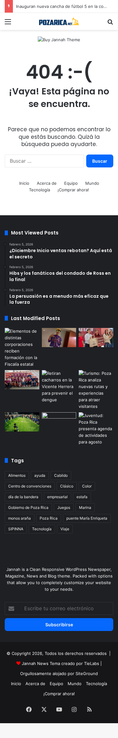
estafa (81, 496)
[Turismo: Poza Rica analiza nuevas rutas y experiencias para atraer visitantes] (96, 390)
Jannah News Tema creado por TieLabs (60, 663)
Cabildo (61, 475)
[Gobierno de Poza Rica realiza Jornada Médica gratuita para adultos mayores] (59, 422)
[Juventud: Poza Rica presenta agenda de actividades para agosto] (96, 428)
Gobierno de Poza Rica (28, 507)
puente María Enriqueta (86, 518)
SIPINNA (15, 529)
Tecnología (39, 189)
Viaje (64, 529)
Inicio (24, 183)
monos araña (19, 518)
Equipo (71, 183)
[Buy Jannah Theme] (59, 39)
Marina (85, 507)
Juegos (63, 507)
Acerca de (47, 183)
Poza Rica (49, 518)
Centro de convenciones (29, 486)
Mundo (92, 183)
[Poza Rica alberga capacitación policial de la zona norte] (22, 348)
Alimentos (16, 475)
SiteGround (87, 673)
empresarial (57, 496)
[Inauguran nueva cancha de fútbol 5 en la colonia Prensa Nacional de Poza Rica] (22, 422)
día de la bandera (23, 496)
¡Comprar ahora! (73, 189)
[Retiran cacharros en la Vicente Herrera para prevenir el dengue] (59, 386)
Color (87, 486)
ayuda (39, 475)
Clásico (66, 486)
